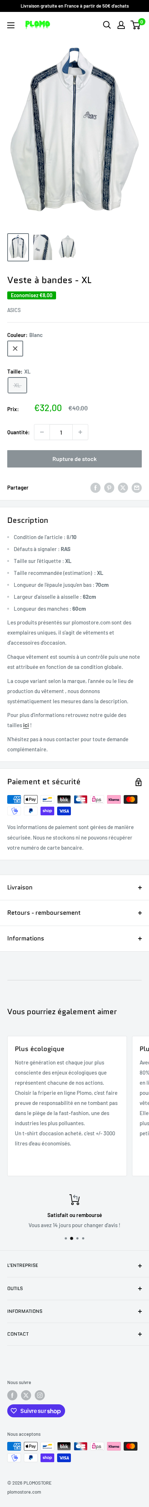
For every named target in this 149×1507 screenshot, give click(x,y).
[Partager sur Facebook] (95, 487)
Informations (25, 938)
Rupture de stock (74, 458)
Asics (14, 310)
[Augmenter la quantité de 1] (80, 432)
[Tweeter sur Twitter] (123, 487)
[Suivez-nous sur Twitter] (26, 1395)
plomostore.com (24, 1492)
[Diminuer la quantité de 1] (42, 432)
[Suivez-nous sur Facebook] (12, 1395)
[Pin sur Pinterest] (109, 487)
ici (26, 725)
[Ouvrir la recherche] (107, 25)
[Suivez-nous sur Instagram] (40, 1395)
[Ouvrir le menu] (10, 25)
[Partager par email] (137, 487)
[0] (135, 25)
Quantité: (18, 432)
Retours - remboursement (44, 912)
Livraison (20, 887)
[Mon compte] (121, 25)
